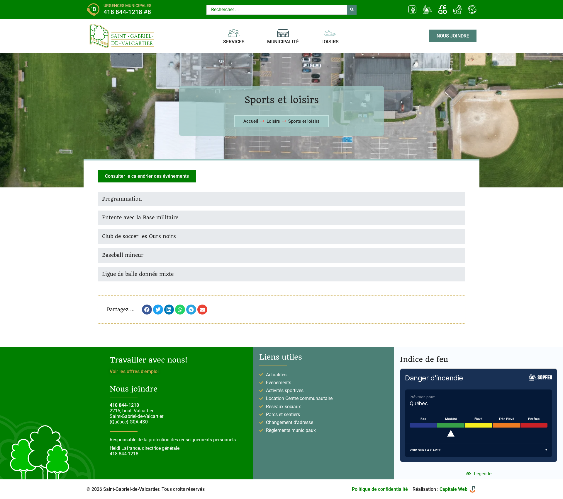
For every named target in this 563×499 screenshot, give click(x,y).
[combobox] (276, 10)
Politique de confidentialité (380, 489)
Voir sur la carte (425, 450)
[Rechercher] (352, 10)
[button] (147, 310)
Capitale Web (453, 489)
